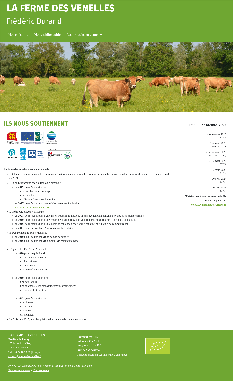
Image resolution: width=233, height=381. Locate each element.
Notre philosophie (47, 35)
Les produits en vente (82, 35)
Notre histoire (18, 35)
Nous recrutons (41, 370)
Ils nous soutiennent (19, 370)
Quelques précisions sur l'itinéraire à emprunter (102, 354)
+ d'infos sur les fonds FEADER (32, 207)
